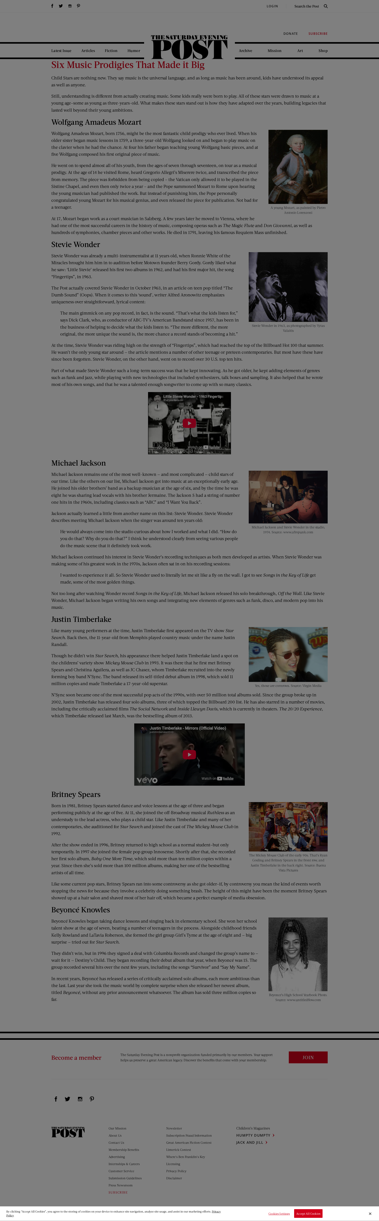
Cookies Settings (279, 1213)
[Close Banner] (370, 1213)
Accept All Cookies (308, 1213)
